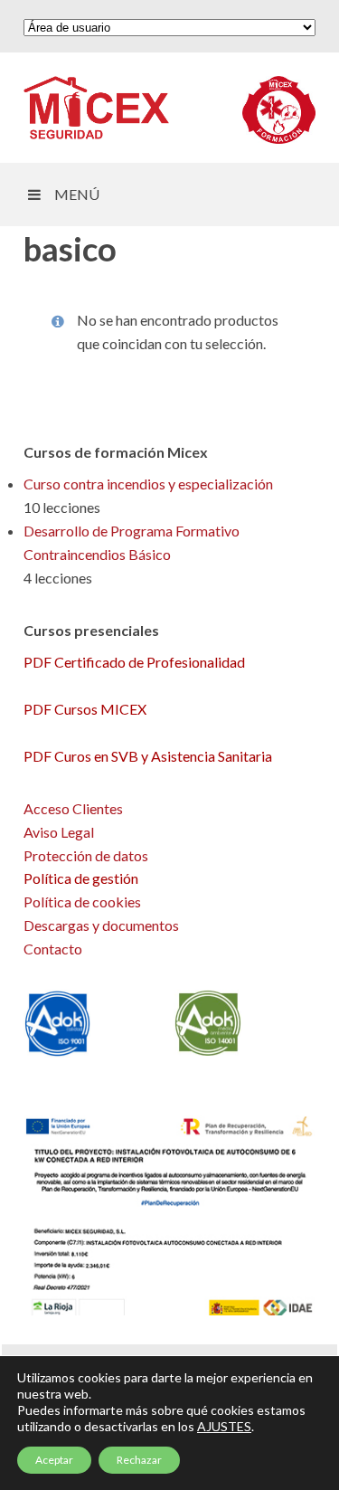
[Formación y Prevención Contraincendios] (97, 108)
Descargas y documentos (101, 925)
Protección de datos (86, 855)
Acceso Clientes (73, 808)
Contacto (53, 948)
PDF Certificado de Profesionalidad (134, 661)
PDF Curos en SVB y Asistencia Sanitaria (148, 755)
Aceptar (54, 1459)
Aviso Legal (59, 831)
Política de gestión (81, 878)
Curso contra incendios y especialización (148, 483)
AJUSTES (224, 1426)
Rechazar (139, 1459)
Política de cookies (82, 901)
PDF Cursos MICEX (85, 708)
